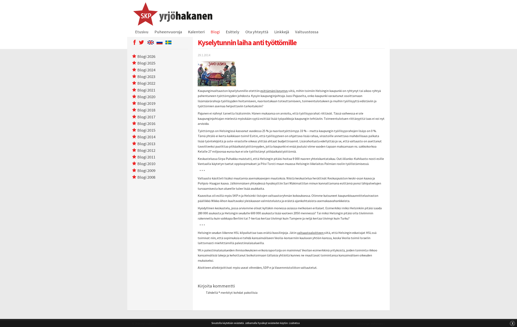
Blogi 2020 (146, 96)
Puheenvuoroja (168, 31)
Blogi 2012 (146, 150)
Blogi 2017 (146, 117)
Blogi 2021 (146, 90)
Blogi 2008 (146, 177)
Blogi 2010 (146, 163)
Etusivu (141, 31)
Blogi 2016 (146, 123)
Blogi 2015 (146, 130)
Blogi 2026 (146, 56)
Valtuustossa (306, 31)
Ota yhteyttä (256, 31)
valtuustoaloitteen (310, 233)
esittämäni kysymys (274, 91)
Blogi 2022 (146, 83)
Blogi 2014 (146, 137)
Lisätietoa (294, 323)
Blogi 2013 (146, 143)
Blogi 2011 (146, 157)
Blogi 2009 (146, 170)
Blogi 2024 (146, 70)
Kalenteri (196, 31)
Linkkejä (281, 31)
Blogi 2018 (146, 110)
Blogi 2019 (146, 103)
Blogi (215, 31)
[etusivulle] (172, 14)
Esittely (232, 31)
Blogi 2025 (146, 63)
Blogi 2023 (146, 76)
